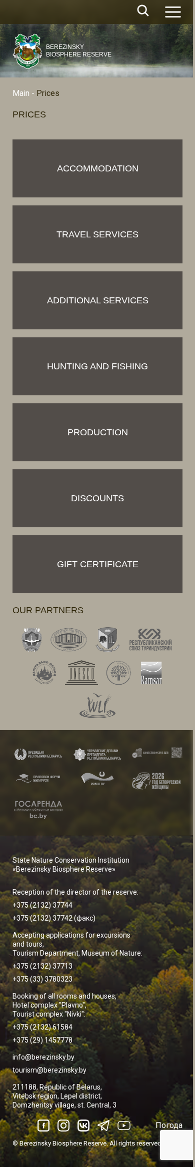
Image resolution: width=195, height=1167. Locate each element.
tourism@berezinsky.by (49, 1070)
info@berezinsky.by (43, 1057)
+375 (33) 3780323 (42, 979)
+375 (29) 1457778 (42, 1040)
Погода (169, 1125)
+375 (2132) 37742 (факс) (54, 918)
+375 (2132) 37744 (42, 905)
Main (21, 93)
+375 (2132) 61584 (42, 1027)
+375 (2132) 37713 (42, 966)
